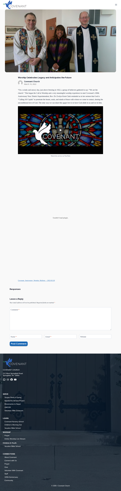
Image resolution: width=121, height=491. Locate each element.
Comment (15, 310)
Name (14, 337)
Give (6, 467)
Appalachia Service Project (14, 401)
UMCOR (7, 407)
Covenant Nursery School (14, 422)
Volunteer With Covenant (13, 411)
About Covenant (10, 457)
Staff (6, 474)
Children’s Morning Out (13, 425)
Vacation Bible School (12, 428)
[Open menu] (116, 4)
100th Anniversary (11, 477)
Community (8, 480)
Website (83, 337)
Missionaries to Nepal (12, 404)
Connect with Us (10, 460)
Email (48, 337)
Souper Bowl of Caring (12, 397)
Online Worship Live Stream (14, 439)
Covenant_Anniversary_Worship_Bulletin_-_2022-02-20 (36, 280)
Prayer (6, 435)
